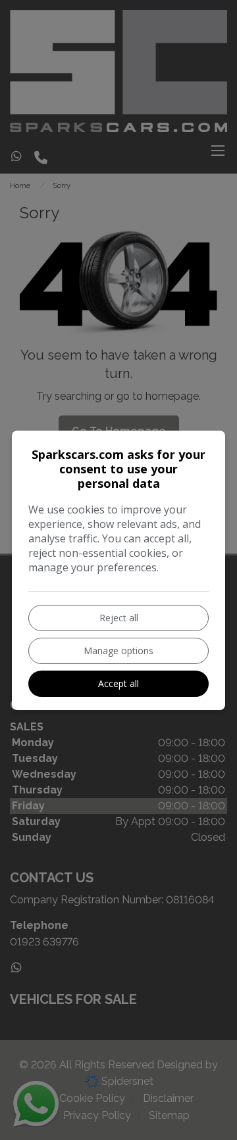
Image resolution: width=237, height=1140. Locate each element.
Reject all (118, 617)
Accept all (118, 683)
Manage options (118, 650)
